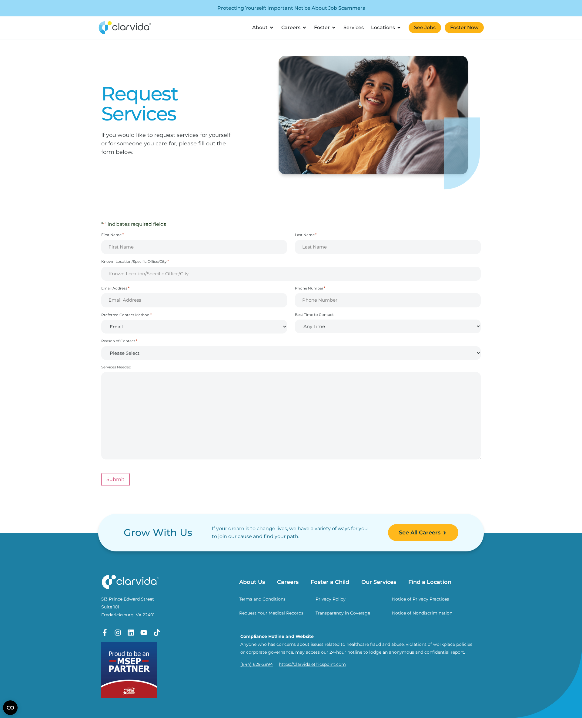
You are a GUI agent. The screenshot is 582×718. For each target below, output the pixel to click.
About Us (252, 582)
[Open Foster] (333, 27)
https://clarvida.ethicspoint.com (312, 664)
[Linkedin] (130, 632)
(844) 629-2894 (256, 664)
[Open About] (271, 27)
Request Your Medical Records (271, 613)
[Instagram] (117, 632)
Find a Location (429, 582)
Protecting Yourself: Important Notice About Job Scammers (291, 8)
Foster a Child (330, 582)
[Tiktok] (156, 632)
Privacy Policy (331, 599)
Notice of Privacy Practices (420, 599)
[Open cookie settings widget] (10, 707)
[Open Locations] (398, 27)
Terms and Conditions (262, 599)
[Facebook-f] (104, 632)
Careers (288, 582)
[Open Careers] (304, 27)
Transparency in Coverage (343, 613)
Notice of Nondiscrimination (422, 613)
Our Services (378, 582)
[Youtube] (143, 632)
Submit (115, 479)
